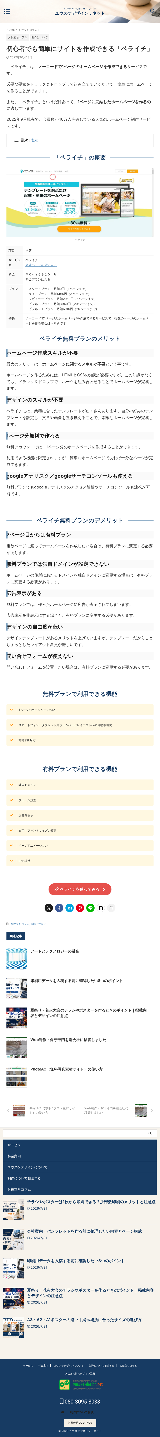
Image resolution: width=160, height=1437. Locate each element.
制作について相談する (24, 1178)
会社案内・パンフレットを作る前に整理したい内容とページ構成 (84, 1231)
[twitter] (49, 908)
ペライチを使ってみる (80, 889)
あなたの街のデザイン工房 (80, 1373)
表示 (34, 140)
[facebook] (59, 908)
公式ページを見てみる (41, 265)
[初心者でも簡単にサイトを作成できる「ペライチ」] (69, 908)
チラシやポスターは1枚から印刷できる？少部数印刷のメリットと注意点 (91, 1201)
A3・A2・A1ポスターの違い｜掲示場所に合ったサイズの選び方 (84, 1319)
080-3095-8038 (82, 1402)
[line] (90, 908)
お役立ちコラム (19, 924)
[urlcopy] (111, 908)
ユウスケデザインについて (28, 1167)
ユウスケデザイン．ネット (80, 13)
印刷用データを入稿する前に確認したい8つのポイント (76, 980)
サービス (14, 1145)
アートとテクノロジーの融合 (54, 951)
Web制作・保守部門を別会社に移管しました (68, 1039)
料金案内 (14, 1156)
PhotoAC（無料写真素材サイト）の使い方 (66, 1069)
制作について (39, 924)
